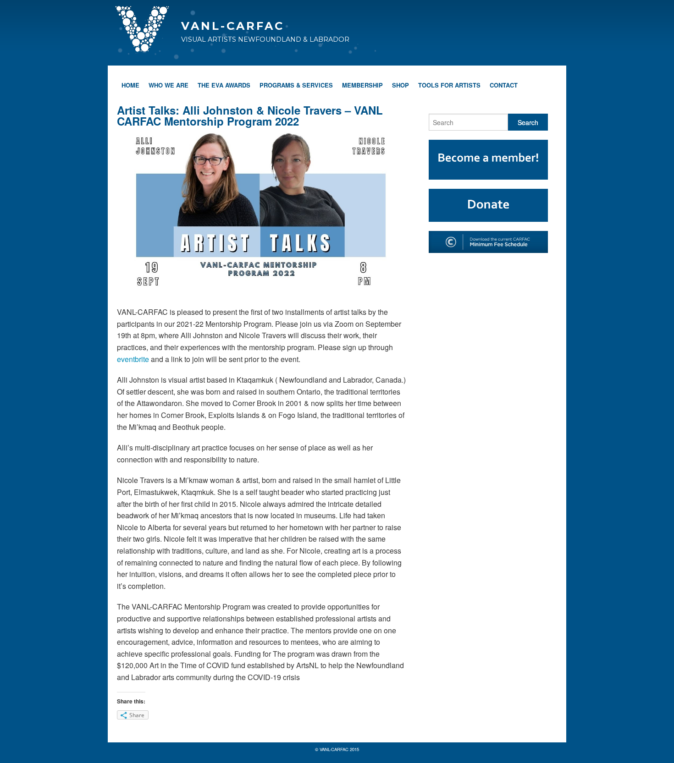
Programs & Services (296, 85)
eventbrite (134, 359)
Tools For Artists (449, 85)
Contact (504, 85)
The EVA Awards (224, 85)
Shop (400, 85)
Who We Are (168, 85)
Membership (362, 85)
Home (130, 85)
